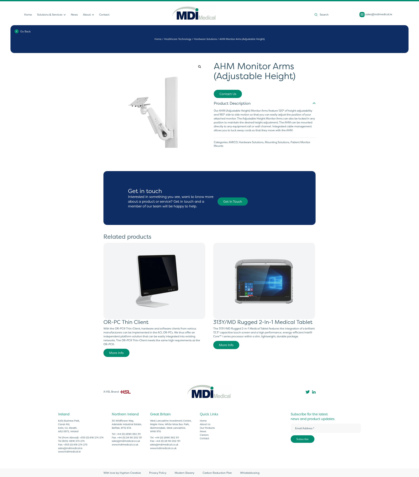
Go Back (25, 31)
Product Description (232, 103)
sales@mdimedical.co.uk (126, 441)
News (74, 14)
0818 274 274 (77, 441)
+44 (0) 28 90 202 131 (129, 437)
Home (28, 14)
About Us (205, 424)
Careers (204, 435)
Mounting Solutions (277, 142)
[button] (200, 67)
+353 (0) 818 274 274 (92, 437)
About (87, 14)
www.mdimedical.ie (69, 451)
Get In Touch (232, 201)
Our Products (207, 428)
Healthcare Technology (177, 39)
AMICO (233, 142)
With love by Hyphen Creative (122, 473)
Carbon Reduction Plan (217, 473)
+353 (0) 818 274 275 (75, 444)
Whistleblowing (249, 473)
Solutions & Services (49, 14)
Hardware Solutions (205, 39)
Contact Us (227, 94)
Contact (104, 14)
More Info (116, 353)
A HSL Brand (111, 391)
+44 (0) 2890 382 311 (129, 434)
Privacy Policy (157, 473)
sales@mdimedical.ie (378, 14)
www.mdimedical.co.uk (125, 444)
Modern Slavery (184, 473)
